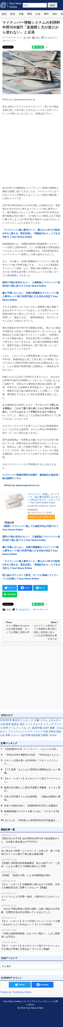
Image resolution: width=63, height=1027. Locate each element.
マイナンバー (10, 40)
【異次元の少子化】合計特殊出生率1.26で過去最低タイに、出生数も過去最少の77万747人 (30, 838)
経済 (12, 13)
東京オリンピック (22, 720)
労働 (21, 13)
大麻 (36, 720)
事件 (46, 13)
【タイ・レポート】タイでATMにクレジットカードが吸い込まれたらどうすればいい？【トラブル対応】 (30, 921)
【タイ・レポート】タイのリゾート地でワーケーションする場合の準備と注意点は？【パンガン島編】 (30, 945)
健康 (52, 727)
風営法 (15, 724)
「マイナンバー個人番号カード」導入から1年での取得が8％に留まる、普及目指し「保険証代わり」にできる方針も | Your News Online (31, 233)
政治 (4, 13)
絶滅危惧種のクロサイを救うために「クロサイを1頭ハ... (31, 813)
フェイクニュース (17, 731)
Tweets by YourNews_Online (15, 992)
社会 (38, 13)
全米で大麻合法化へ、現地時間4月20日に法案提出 (31, 805)
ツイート (11, 588)
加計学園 (25, 735)
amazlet (42, 506)
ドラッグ (48, 724)
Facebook (44, 985)
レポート (15, 735)
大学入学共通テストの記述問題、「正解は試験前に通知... (32, 798)
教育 (8, 724)
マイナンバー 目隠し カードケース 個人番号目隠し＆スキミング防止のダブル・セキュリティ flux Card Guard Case (44, 498)
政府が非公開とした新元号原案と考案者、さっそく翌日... (32, 789)
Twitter (53, 735)
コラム (44, 720)
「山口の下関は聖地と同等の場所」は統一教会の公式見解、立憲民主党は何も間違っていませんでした (30, 909)
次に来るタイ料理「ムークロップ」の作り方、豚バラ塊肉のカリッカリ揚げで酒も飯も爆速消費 (30, 850)
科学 (5, 727)
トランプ (37, 731)
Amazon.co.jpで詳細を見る (41, 517)
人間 (2, 724)
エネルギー (54, 720)
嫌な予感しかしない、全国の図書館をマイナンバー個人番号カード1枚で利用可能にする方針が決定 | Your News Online (30, 296)
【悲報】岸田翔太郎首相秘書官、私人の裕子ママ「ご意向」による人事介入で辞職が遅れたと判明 (30, 863)
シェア (27, 588)
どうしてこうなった (20, 727)
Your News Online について (16, 1001)
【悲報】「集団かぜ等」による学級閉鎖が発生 (25, 874)
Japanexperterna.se (27, 485)
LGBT (46, 727)
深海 (29, 37)
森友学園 (37, 727)
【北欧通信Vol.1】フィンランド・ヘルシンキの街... (31, 749)
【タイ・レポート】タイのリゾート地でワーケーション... (32, 780)
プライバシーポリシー (41, 1001)
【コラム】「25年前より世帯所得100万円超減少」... (32, 820)
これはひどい (52, 37)
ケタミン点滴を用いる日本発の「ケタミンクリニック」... (31, 762)
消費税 (44, 735)
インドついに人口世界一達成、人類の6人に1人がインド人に (30, 896)
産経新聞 (35, 735)
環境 (29, 13)
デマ (30, 731)
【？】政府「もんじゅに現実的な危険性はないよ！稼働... (32, 771)
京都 (45, 731)
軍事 (7, 735)
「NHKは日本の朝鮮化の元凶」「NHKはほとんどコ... (32, 754)
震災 (22, 724)
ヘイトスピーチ (34, 724)
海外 (54, 13)
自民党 (52, 731)
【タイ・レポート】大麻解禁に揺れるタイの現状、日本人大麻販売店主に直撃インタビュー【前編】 (30, 884)
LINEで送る (11, 594)
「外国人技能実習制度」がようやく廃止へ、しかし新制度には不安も (30, 933)
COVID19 (6, 720)
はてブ (42, 588)
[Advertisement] (31, 149)
